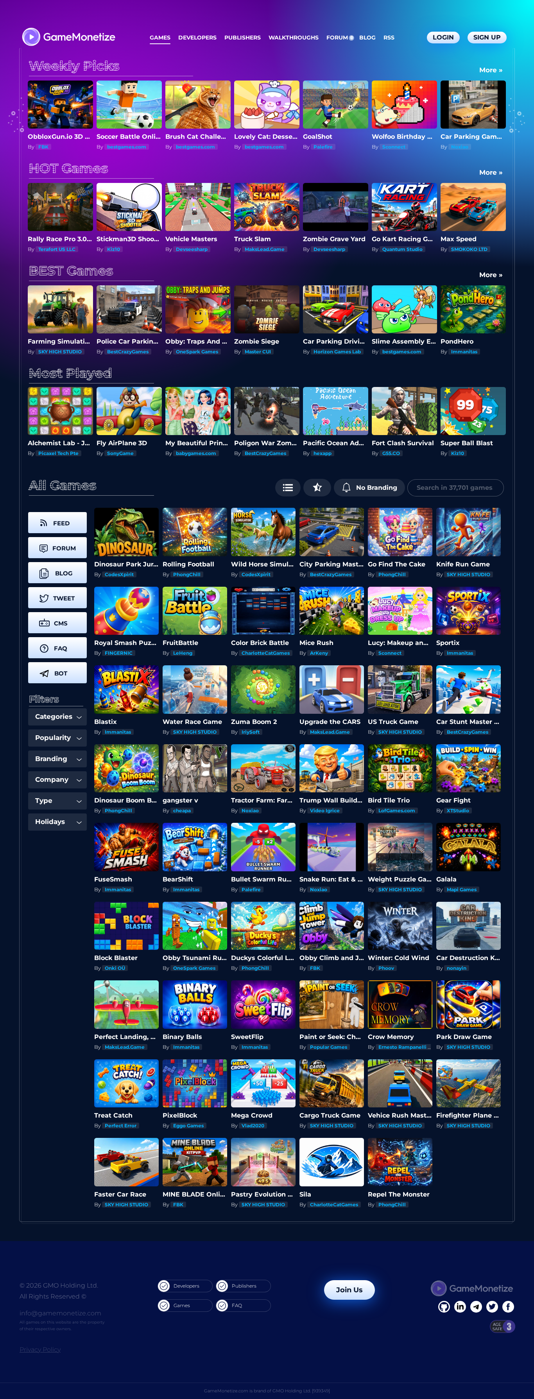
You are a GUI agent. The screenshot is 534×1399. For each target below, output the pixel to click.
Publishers (242, 37)
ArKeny (319, 653)
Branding (51, 759)
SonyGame (51, 453)
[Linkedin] (476, 1307)
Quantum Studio (334, 249)
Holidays (50, 822)
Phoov (386, 968)
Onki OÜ (115, 968)
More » (491, 70)
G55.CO (322, 453)
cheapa (182, 810)
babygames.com (127, 453)
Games (160, 37)
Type (43, 800)
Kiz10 (44, 249)
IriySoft (251, 732)
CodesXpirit (119, 574)
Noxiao (391, 147)
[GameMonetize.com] (68, 37)
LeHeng (182, 653)
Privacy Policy (40, 1349)
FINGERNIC (119, 653)
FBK (456, 453)
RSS (388, 37)
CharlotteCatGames (266, 653)
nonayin (456, 968)
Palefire (254, 147)
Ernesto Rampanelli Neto (409, 1047)
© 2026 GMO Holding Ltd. (59, 1285)
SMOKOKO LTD (400, 249)
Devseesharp (123, 249)
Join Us (349, 1290)
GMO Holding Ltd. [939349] (301, 1391)
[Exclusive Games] (317, 487)
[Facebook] (444, 1307)
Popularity (53, 738)
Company (51, 779)
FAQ (237, 1305)
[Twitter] (492, 1307)
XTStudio (458, 810)
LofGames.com (396, 810)
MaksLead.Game (196, 249)
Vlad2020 (253, 1126)
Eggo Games (188, 1126)
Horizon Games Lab (337, 352)
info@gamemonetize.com (60, 1313)
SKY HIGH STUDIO (60, 352)
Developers (197, 37)
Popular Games (328, 1047)
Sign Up (487, 37)
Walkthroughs (294, 37)
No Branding (375, 487)
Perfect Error (120, 1126)
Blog (367, 37)
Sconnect (325, 147)
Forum (337, 37)
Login (443, 37)
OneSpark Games (197, 352)
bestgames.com (57, 147)
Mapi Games (462, 889)
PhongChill (187, 574)
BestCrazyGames (128, 352)
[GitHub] (508, 1307)
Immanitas (464, 352)
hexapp (254, 453)
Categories (53, 716)
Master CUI (258, 352)
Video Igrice (325, 810)
